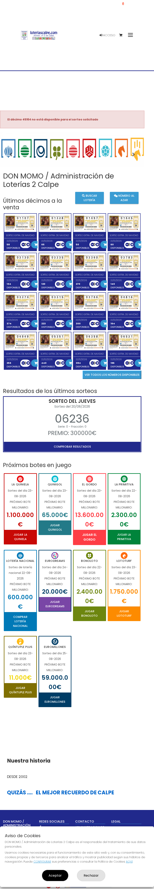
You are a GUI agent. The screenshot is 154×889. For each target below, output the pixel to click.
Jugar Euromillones (55, 699)
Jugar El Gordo (89, 537)
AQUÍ (129, 862)
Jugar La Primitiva (124, 537)
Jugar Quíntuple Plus (20, 690)
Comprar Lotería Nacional (20, 621)
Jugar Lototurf (124, 613)
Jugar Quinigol (55, 527)
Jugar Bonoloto (89, 613)
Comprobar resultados (72, 447)
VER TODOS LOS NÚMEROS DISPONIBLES (112, 375)
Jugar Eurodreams (55, 604)
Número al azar (126, 197)
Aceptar (55, 875)
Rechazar (91, 875)
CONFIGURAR (42, 862)
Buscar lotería (90, 197)
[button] (11, 154)
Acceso (108, 35)
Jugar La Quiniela (20, 537)
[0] (122, 35)
